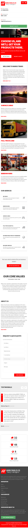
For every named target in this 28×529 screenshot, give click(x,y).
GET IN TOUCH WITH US (14, 264)
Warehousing (6, 172)
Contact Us (3, 490)
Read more (3, 114)
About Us (3, 484)
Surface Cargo (7, 104)
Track (2, 488)
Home (2, 482)
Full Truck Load (7, 139)
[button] (2, 32)
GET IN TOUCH (6, 54)
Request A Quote (4, 486)
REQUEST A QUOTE (14, 26)
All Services (3, 495)
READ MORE (3, 327)
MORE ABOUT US (6, 79)
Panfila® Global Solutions (16, 521)
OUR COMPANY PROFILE (8, 515)
